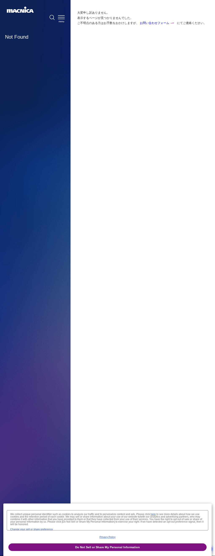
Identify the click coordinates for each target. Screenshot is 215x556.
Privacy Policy (107, 537)
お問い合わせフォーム (154, 23)
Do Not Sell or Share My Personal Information (107, 547)
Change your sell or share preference (31, 529)
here (153, 514)
